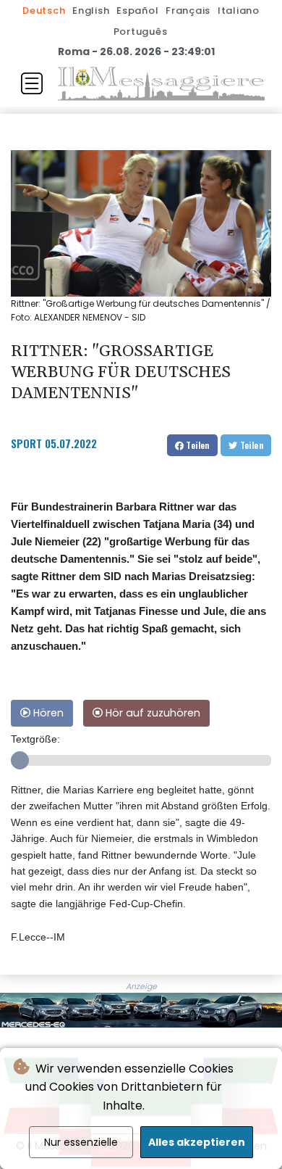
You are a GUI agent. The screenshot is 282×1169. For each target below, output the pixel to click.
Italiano (239, 10)
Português (141, 31)
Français (188, 10)
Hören (47, 713)
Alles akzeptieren (196, 1142)
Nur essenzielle (81, 1142)
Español (137, 10)
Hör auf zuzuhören (151, 713)
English (90, 10)
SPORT (26, 443)
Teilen (197, 445)
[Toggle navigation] (32, 83)
